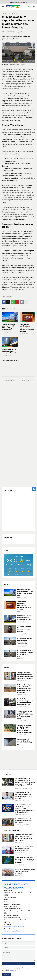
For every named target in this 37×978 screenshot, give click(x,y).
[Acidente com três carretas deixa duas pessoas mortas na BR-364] (10, 742)
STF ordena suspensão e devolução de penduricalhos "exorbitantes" (24, 641)
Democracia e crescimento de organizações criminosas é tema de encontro (27, 327)
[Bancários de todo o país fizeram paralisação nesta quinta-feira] (8, 822)
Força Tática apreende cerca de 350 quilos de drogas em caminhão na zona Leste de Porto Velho (25, 714)
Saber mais (13, 970)
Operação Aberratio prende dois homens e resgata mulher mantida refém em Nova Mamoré (25, 675)
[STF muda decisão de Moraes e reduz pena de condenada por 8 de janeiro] (10, 653)
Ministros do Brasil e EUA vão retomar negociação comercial (25, 871)
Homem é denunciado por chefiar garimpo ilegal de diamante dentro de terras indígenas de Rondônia (24, 728)
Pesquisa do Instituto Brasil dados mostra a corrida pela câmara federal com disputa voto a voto (24, 860)
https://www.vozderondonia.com (14, 926)
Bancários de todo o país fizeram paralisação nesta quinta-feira (23, 820)
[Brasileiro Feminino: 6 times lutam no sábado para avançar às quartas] (8, 850)
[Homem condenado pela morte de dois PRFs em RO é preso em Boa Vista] (10, 592)
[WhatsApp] (13, 302)
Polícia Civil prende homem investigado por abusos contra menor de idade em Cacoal (25, 701)
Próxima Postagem (28, 380)
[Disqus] (18, 406)
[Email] (22, 302)
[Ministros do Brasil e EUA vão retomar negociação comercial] (8, 872)
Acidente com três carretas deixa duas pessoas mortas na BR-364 (24, 742)
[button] (2, 6)
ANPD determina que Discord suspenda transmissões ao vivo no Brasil (24, 628)
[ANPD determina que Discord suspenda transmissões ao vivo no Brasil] (10, 629)
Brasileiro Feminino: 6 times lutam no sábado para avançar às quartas (24, 848)
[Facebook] (4, 302)
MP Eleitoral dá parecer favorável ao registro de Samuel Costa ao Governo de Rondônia (24, 795)
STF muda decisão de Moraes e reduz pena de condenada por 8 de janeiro (25, 653)
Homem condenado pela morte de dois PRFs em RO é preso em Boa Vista (8, 327)
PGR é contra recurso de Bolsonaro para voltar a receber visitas (9, 351)
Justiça (14, 13)
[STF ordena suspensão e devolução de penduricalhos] (10, 641)
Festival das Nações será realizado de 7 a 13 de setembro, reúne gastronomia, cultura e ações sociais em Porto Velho (25, 808)
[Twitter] (8, 302)
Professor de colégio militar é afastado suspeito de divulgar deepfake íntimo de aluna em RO (24, 688)
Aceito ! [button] (6, 974)
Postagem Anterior (9, 380)
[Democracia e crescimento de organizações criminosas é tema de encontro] (10, 605)
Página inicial (6, 13)
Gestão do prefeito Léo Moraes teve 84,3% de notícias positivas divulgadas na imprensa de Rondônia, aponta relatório (25, 782)
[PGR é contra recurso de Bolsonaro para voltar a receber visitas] (10, 619)
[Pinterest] (17, 302)
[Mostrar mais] (26, 302)
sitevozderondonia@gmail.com (13, 931)
